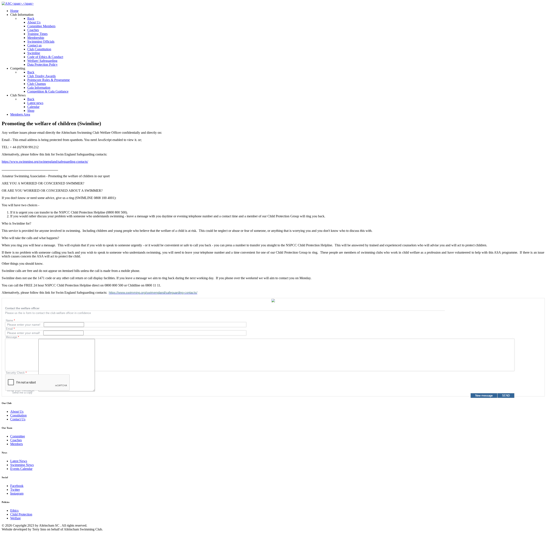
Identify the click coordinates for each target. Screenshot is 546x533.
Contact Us (17, 419)
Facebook (16, 486)
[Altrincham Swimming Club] (18, 3)
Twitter (15, 489)
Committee (17, 436)
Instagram (16, 493)
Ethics (14, 510)
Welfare (15, 518)
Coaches (16, 440)
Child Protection (21, 514)
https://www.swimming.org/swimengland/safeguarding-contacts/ (45, 161)
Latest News (18, 461)
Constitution (18, 415)
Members (16, 444)
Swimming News (22, 465)
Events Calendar (21, 469)
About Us (16, 411)
